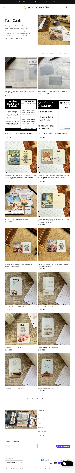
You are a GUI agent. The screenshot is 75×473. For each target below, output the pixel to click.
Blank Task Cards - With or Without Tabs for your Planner (53, 91)
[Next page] (47, 399)
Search (40, 415)
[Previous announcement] (4, 2)
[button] (4, 7)
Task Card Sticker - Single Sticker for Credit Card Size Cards (53, 134)
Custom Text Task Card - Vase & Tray (48, 388)
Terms (39, 423)
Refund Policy (42, 431)
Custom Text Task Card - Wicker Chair (15, 306)
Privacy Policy (42, 435)
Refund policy (31, 468)
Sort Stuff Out (12, 468)
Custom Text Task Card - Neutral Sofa (15, 388)
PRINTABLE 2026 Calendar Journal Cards (16, 219)
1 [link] (27, 399)
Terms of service (49, 468)
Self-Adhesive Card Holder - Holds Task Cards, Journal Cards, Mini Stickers (19, 92)
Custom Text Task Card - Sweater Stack (48, 347)
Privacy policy (40, 468)
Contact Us (41, 419)
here (20, 38)
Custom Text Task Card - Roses (13, 347)
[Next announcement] (71, 2)
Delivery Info (42, 427)
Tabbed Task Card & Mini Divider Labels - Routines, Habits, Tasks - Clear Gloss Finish (19, 134)
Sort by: (43, 53)
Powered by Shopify (21, 468)
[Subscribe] (35, 446)
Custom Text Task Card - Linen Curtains (49, 306)
